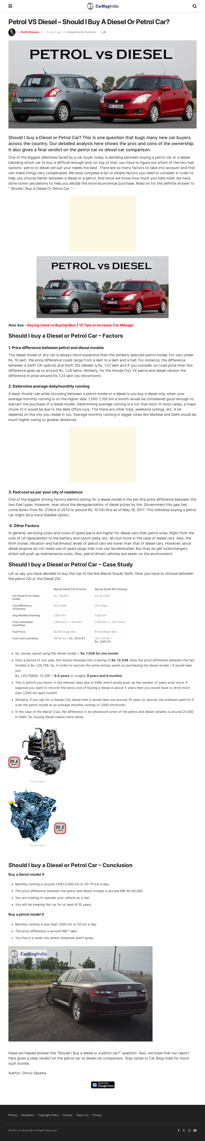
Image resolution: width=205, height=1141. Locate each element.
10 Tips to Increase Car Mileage (106, 325)
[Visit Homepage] (102, 6)
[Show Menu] (10, 6)
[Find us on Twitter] (183, 1130)
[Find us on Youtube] (195, 1130)
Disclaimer (27, 1115)
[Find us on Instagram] (189, 1130)
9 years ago (54, 32)
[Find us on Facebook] (179, 1130)
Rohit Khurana (30, 32)
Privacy (12, 1115)
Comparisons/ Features (81, 32)
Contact (67, 1115)
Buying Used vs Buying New (51, 325)
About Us (82, 1115)
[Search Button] (195, 6)
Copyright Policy (48, 1115)
